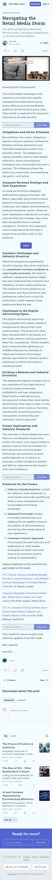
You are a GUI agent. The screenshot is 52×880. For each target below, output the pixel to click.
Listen (46, 43)
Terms (35, 856)
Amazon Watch (11, 13)
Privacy (26, 856)
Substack (11, 874)
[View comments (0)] (15, 51)
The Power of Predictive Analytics (17, 745)
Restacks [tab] (21, 700)
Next (42, 680)
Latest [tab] (13, 736)
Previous (11, 680)
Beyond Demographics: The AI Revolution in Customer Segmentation (17, 804)
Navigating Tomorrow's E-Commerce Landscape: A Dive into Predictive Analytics (17, 752)
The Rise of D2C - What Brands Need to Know (16, 769)
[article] (26, 752)
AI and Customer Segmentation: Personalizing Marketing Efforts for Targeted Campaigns (18, 796)
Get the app (40, 866)
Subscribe (35, 4)
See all (8, 819)
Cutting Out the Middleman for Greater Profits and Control (17, 777)
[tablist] (14, 700)
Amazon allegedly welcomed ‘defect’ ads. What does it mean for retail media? (24, 596)
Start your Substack (18, 866)
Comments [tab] (9, 700)
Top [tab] (5, 736)
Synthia (12, 41)
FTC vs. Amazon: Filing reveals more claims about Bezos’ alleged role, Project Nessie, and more (24, 611)
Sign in (46, 4)
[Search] (47, 736)
